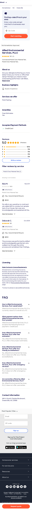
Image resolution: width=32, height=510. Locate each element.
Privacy (6, 493)
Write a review (16, 160)
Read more (6, 81)
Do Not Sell (17, 493)
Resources (6, 471)
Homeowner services (10, 460)
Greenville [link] (20, 8)
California (11, 493)
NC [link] (14, 8)
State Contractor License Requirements (14, 267)
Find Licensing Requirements (20, 283)
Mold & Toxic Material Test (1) (12, 171)
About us (5, 477)
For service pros (8, 466)
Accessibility (25, 493)
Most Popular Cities (9, 411)
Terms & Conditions (16, 498)
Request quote (16, 506)
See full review (7, 214)
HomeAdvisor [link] (6, 8)
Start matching (16, 36)
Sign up (16, 431)
